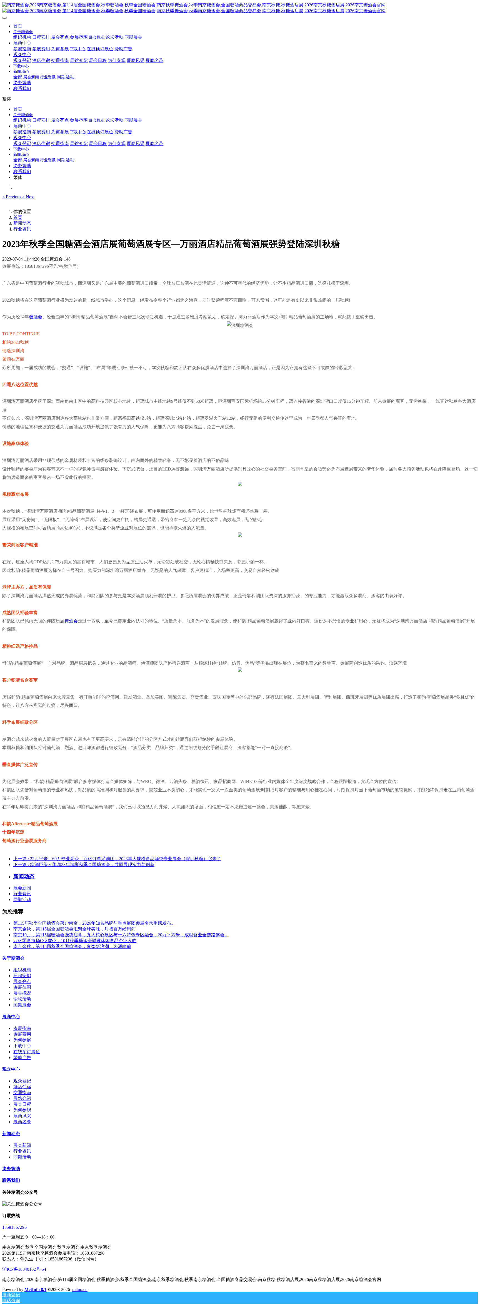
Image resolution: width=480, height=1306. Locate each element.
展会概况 (22, 993)
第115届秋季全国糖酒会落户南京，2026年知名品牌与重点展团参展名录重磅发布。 (94, 923)
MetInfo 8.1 (35, 1289)
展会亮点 (22, 981)
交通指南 (22, 1092)
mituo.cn (80, 1289)
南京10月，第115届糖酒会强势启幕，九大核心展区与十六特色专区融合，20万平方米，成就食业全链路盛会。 (121, 934)
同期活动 (22, 899)
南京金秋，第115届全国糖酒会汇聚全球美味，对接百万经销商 (74, 929)
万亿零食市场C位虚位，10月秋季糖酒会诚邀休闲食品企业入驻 (74, 940)
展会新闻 (22, 887)
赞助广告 (22, 1057)
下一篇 (83, 864)
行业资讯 (22, 229)
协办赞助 (11, 1168)
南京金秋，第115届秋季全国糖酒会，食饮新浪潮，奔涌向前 (72, 946)
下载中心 (22, 1046)
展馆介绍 (22, 1098)
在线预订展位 (26, 1051)
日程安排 (22, 975)
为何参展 (22, 1040)
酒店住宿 (22, 1086)
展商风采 (22, 1116)
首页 (17, 26)
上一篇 (117, 858)
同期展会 (22, 1004)
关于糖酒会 (13, 958)
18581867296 (14, 1227)
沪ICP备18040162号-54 (24, 1269)
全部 (17, 76)
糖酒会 (35, 316)
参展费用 (22, 1034)
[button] (12, 196)
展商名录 (22, 1121)
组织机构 (22, 969)
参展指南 (22, 1028)
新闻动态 (22, 223)
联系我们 (11, 1180)
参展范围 (22, 987)
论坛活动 (22, 999)
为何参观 (22, 1110)
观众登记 (22, 1081)
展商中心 (11, 1016)
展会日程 (22, 1104)
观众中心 (11, 1069)
